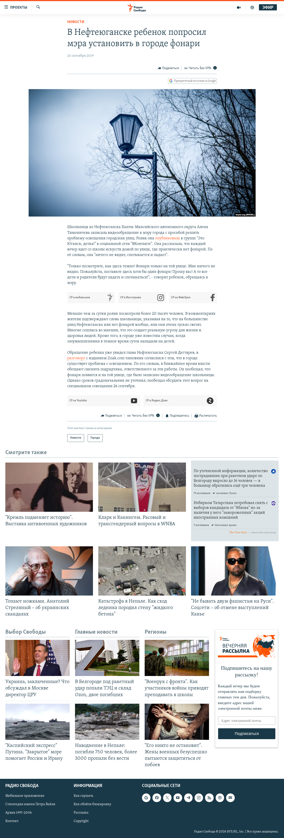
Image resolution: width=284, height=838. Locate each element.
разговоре (76, 358)
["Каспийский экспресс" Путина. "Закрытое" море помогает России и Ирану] (37, 722)
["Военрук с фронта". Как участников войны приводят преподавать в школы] (177, 658)
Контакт (11, 821)
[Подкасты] (220, 798)
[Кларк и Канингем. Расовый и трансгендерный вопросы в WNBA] (142, 487)
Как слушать (83, 796)
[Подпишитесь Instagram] (199, 798)
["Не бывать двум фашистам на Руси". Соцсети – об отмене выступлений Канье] (235, 571)
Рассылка (81, 813)
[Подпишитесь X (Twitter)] (167, 798)
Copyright (81, 821)
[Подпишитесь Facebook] (156, 798)
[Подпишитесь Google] (146, 798)
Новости (75, 22)
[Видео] (239, 7)
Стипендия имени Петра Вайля (30, 804)
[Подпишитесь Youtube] (178, 798)
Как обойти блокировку (92, 804)
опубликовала (168, 238)
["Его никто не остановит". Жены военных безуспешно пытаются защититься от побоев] (177, 722)
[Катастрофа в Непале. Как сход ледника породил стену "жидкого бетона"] (142, 571)
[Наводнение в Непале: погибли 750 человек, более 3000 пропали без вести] (107, 722)
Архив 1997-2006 (18, 813)
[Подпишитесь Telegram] (188, 798)
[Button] (168, 68)
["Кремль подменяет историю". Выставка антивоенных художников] (49, 487)
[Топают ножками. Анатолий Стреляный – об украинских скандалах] (49, 571)
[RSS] (209, 798)
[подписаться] (230, 798)
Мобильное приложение (24, 796)
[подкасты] (252, 7)
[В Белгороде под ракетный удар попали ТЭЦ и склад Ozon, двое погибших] (107, 658)
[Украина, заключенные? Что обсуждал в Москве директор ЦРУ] (37, 658)
